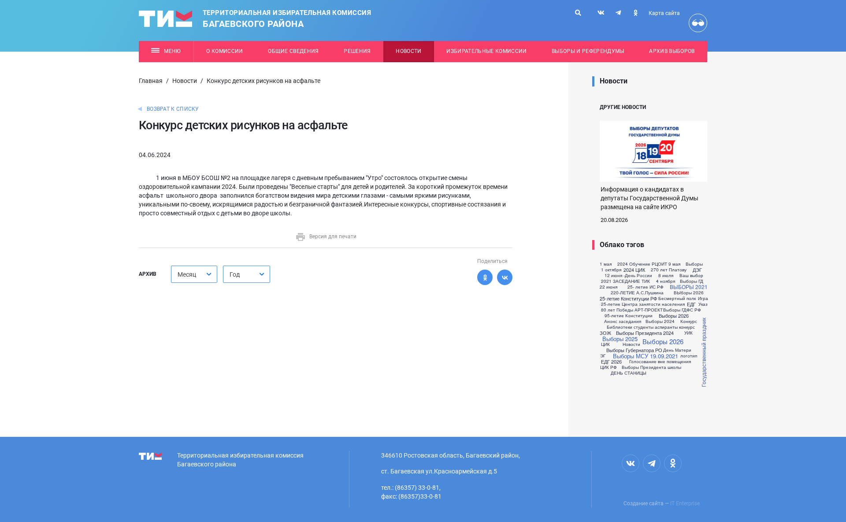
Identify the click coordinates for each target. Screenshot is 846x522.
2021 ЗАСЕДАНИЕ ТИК (625, 281)
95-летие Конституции (629, 315)
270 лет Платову (668, 269)
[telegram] (618, 13)
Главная (151, 80)
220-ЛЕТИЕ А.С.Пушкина (637, 292)
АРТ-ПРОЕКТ (648, 310)
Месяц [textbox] (187, 274)
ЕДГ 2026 (611, 361)
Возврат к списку (173, 109)
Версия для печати (332, 236)
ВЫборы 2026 (689, 292)
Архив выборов (671, 51)
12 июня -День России (628, 275)
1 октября (611, 269)
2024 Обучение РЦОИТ (642, 264)
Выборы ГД (691, 281)
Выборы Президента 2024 (645, 332)
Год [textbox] (235, 274)
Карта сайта (664, 13)
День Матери (677, 350)
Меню (172, 51)
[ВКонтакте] (504, 277)
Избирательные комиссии (486, 51)
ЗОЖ (605, 332)
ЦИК (605, 344)
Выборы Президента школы (651, 367)
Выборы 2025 (620, 339)
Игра (703, 298)
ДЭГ (697, 269)
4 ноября (665, 281)
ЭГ (602, 355)
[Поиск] (578, 13)
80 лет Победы (617, 310)
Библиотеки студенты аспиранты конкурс (651, 327)
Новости (408, 51)
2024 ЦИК (634, 269)
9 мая (674, 264)
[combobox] (194, 274)
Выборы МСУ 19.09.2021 (645, 356)
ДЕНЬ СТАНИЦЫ (628, 373)
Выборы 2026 (674, 315)
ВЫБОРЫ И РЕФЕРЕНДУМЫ (588, 51)
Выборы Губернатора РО (634, 350)
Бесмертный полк (677, 298)
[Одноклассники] (485, 277)
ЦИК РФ (608, 367)
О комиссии (224, 51)
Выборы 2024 (660, 321)
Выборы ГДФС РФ (682, 310)
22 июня (608, 287)
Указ (703, 304)
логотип (688, 355)
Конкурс (688, 321)
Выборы (694, 264)
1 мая (606, 264)
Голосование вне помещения (660, 361)
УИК (688, 332)
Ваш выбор (691, 275)
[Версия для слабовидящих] (698, 23)
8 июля (665, 275)
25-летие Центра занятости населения (643, 304)
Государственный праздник (703, 352)
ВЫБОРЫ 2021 (689, 286)
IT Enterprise (685, 503)
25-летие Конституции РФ (628, 298)
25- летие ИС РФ (645, 287)
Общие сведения (293, 51)
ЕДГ (691, 304)
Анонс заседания (622, 321)
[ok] (635, 13)
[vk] (601, 13)
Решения (357, 51)
